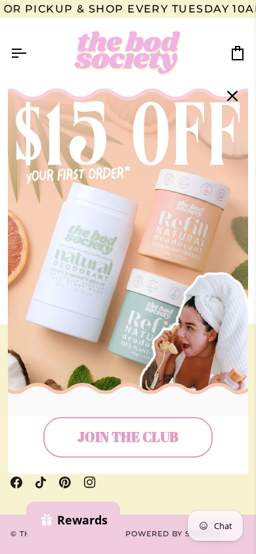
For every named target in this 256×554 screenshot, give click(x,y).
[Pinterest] (65, 482)
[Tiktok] (40, 482)
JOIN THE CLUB (128, 437)
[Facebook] (16, 482)
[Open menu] (30, 53)
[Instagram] (90, 482)
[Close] (232, 96)
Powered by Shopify (174, 533)
